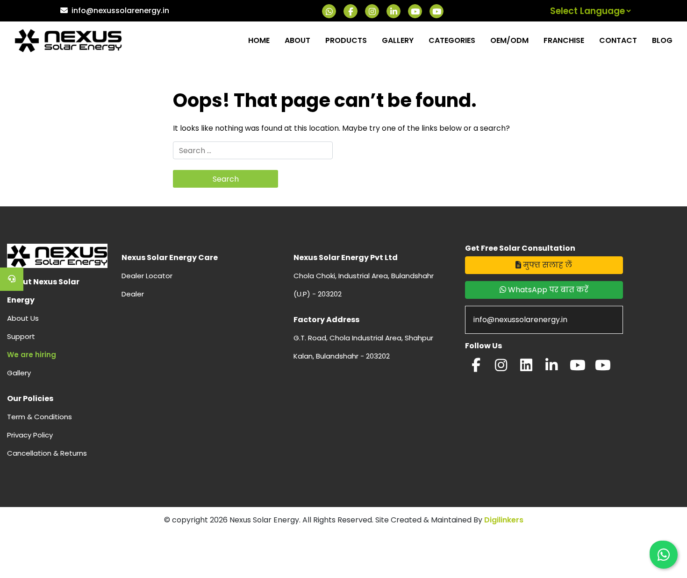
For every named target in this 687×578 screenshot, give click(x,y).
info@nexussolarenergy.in (120, 10)
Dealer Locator (147, 276)
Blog (662, 40)
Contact (618, 40)
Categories (452, 40)
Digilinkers (503, 520)
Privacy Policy (30, 435)
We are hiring (31, 354)
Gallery (398, 40)
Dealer (133, 294)
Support (21, 336)
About (297, 40)
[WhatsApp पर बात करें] (664, 555)
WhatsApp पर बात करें (547, 289)
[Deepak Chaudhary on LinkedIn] (551, 367)
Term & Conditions (39, 417)
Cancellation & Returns (47, 453)
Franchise (564, 40)
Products (346, 40)
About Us (23, 318)
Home (259, 40)
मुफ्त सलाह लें (546, 265)
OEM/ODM (509, 40)
